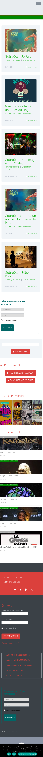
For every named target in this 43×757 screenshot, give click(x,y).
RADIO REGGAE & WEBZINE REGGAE (20, 665)
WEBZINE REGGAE (29, 60)
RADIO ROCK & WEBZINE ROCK (18, 655)
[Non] (41, 751)
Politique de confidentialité (27, 754)
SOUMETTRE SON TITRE (13, 577)
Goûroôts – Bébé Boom (17, 274)
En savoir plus (31, 67)
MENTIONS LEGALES (12, 582)
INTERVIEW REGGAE (12, 167)
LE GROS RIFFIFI (4, 403)
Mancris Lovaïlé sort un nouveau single (19, 108)
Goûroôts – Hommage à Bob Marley (20, 161)
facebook (20, 589)
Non (14, 754)
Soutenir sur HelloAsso (22, 373)
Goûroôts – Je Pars (18, 56)
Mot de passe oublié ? (10, 643)
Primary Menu (38, 3)
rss (31, 589)
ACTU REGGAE (10, 113)
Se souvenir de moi (10, 628)
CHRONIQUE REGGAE (12, 60)
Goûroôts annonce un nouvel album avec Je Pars (20, 219)
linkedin (26, 589)
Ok (9, 754)
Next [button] (40, 413)
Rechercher (21, 351)
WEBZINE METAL (13, 437)
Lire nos (10, 320)
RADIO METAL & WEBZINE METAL (19, 660)
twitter (15, 589)
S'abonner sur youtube (21, 380)
